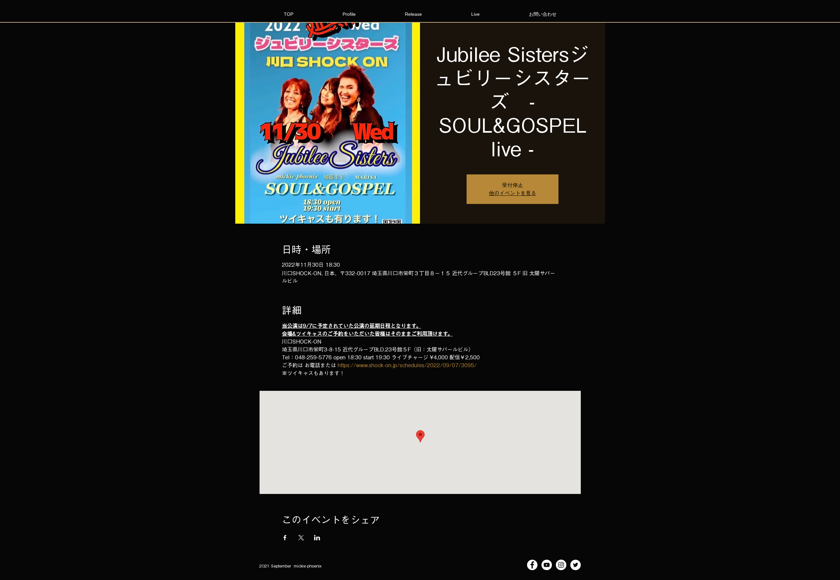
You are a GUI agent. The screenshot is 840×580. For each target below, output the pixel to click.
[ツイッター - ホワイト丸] (575, 565)
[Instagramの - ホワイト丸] (561, 565)
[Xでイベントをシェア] (301, 537)
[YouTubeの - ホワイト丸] (546, 565)
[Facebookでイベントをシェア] (285, 537)
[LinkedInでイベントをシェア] (317, 537)
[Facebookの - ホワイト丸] (532, 565)
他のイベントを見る (512, 193)
